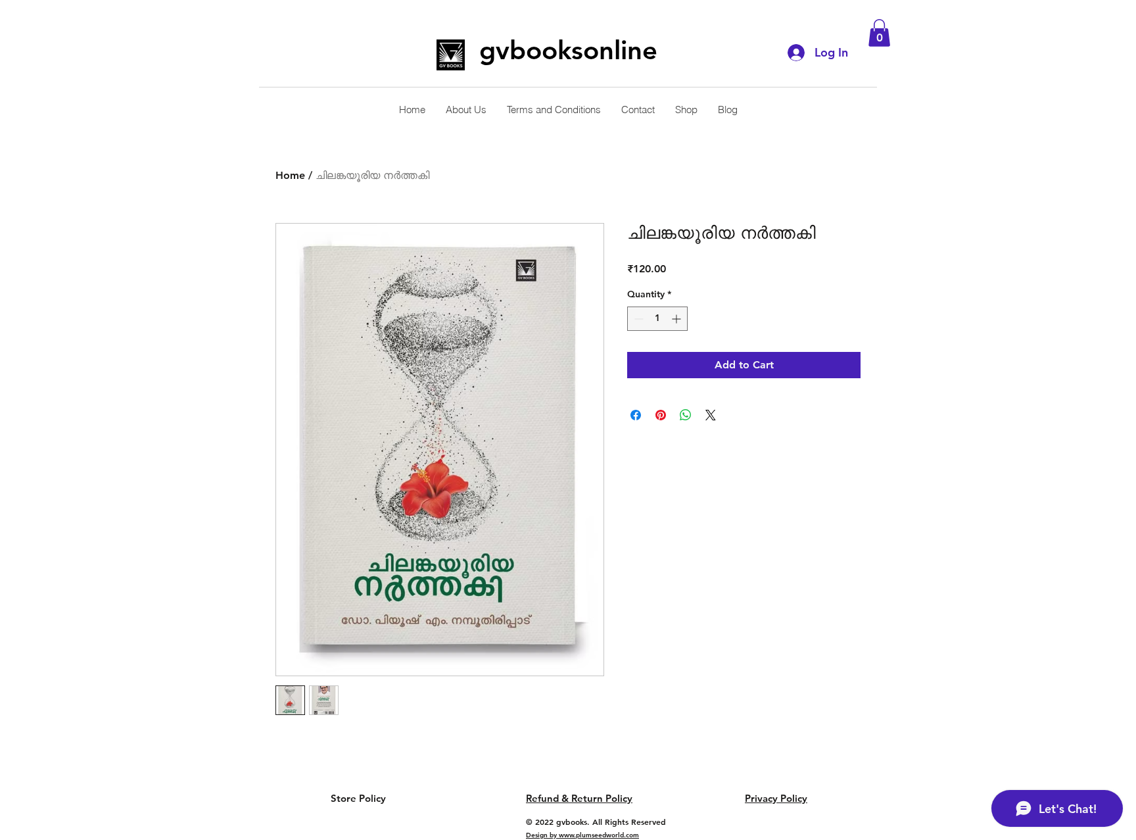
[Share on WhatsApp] (686, 415)
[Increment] (677, 318)
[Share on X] (711, 415)
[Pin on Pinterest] (661, 415)
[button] (879, 33)
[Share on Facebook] (636, 415)
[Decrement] (637, 318)
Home (290, 175)
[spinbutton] (657, 318)
